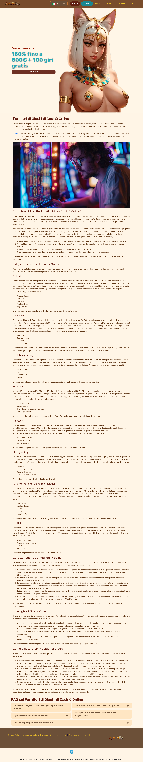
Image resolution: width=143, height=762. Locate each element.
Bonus (110, 3)
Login (97, 3)
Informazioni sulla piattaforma (35, 735)
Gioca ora (33, 72)
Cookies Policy (14, 735)
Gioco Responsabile (58, 735)
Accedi (75, 4)
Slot (134, 3)
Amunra (16, 134)
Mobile (122, 3)
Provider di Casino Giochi (79, 735)
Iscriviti (87, 4)
